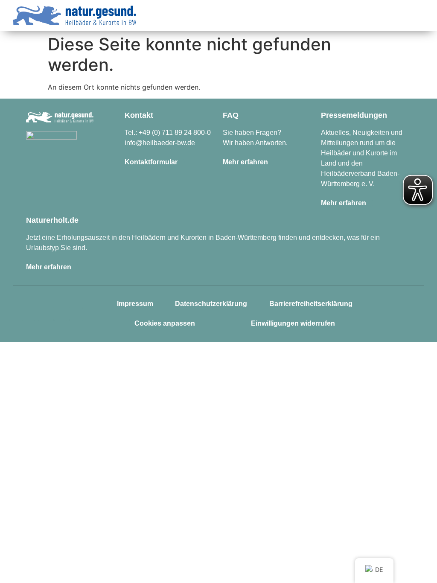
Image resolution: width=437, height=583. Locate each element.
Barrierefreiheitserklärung (311, 303)
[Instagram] (28, 314)
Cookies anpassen (164, 323)
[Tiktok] (60, 314)
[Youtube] (76, 314)
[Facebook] (44, 314)
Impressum (135, 303)
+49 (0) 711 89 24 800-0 (175, 132)
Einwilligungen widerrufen (293, 323)
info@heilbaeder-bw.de (160, 142)
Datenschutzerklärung (211, 303)
